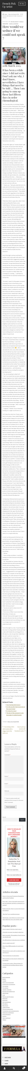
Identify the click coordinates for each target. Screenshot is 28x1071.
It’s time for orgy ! (11, 711)
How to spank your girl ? (8, 943)
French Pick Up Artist (9, 5)
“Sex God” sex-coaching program (11, 914)
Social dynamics (6, 1014)
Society (4, 1016)
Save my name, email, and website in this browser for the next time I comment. (14, 800)
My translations (6, 1002)
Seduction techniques (8, 1012)
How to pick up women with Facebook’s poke (20, 729)
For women (5, 986)
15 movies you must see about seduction (12, 932)
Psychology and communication (10, 1011)
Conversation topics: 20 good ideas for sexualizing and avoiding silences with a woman (12, 965)
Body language (6, 977)
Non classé (5, 1005)
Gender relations (6, 989)
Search (4, 817)
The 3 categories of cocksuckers (10, 955)
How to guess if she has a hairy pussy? (12, 929)
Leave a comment (13, 23)
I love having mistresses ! (13, 705)
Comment (8, 754)
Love (3, 995)
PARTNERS (8, 1057)
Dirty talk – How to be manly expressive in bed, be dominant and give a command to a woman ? (13, 903)
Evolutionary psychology (8, 984)
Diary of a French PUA (13, 14)
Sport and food (6, 1018)
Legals (6, 1063)
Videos (4, 1019)
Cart (22, 1067)
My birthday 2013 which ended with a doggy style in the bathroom (8, 730)
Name (7, 776)
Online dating (6, 1007)
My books (4, 998)
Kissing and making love (8, 991)
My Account (4, 1068)
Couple (4, 981)
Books (4, 979)
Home (5, 14)
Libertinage (5, 993)
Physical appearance (7, 1009)
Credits (6, 1060)
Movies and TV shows (8, 996)
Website (7, 791)
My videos (5, 1003)
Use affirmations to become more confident (13, 940)
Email (6, 783)
